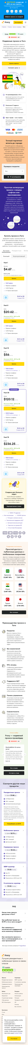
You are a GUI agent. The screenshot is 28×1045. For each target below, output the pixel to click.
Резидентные (16, 251)
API (15, 1002)
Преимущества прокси (6, 987)
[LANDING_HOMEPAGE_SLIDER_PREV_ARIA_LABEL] (3, 754)
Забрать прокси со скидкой (14, 17)
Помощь (17, 1004)
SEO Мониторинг (6, 1002)
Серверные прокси (7, 984)
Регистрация (18, 22)
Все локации (14, 612)
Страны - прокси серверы (14, 27)
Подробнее (22, 946)
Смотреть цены (13, 68)
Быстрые (6, 251)
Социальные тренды (7, 998)
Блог (3, 1014)
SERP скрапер (18, 980)
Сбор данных (5, 1000)
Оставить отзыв (14, 773)
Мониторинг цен (6, 993)
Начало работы (19, 993)
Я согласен (14, 1038)
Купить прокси (14, 63)
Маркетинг (5, 996)
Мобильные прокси (7, 982)
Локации (17, 998)
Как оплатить (18, 1006)
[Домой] (6, 22)
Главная (4, 27)
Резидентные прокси (7, 980)
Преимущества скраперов (18, 985)
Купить (14, 278)
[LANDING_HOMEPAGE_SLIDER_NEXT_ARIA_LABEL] (25, 754)
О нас (3, 1012)
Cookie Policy (18, 1033)
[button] (14, 913)
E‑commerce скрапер (20, 982)
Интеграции (18, 996)
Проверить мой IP (19, 1000)
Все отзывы (14, 768)
